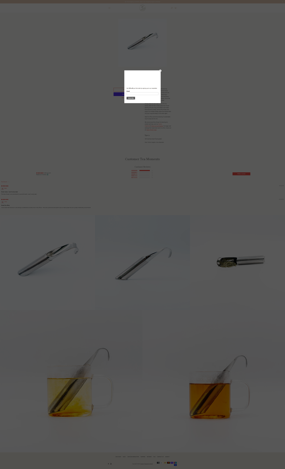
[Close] (160, 71)
